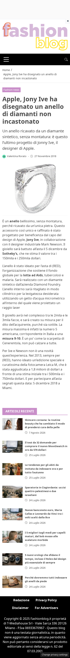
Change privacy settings (55, 654)
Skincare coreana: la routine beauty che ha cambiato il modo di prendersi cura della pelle (45, 423)
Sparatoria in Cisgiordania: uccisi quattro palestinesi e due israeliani (45, 491)
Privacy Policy (46, 600)
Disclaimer (20, 608)
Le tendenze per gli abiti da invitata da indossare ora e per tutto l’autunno (44, 468)
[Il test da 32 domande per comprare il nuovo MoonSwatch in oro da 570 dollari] (12, 447)
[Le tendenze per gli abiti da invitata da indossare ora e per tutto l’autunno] (12, 469)
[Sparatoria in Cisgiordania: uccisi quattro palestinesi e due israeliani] (12, 492)
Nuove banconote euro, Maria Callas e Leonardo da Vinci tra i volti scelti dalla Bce (44, 513)
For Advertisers (46, 608)
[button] (66, 59)
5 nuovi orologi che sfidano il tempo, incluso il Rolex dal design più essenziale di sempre (45, 558)
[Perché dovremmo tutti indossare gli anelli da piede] (12, 582)
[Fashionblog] (35, 36)
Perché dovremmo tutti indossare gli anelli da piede (46, 579)
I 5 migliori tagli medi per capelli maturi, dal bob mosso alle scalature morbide (45, 536)
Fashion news (11, 89)
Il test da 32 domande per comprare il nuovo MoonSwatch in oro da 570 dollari (46, 446)
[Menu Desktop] (6, 59)
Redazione (21, 600)
